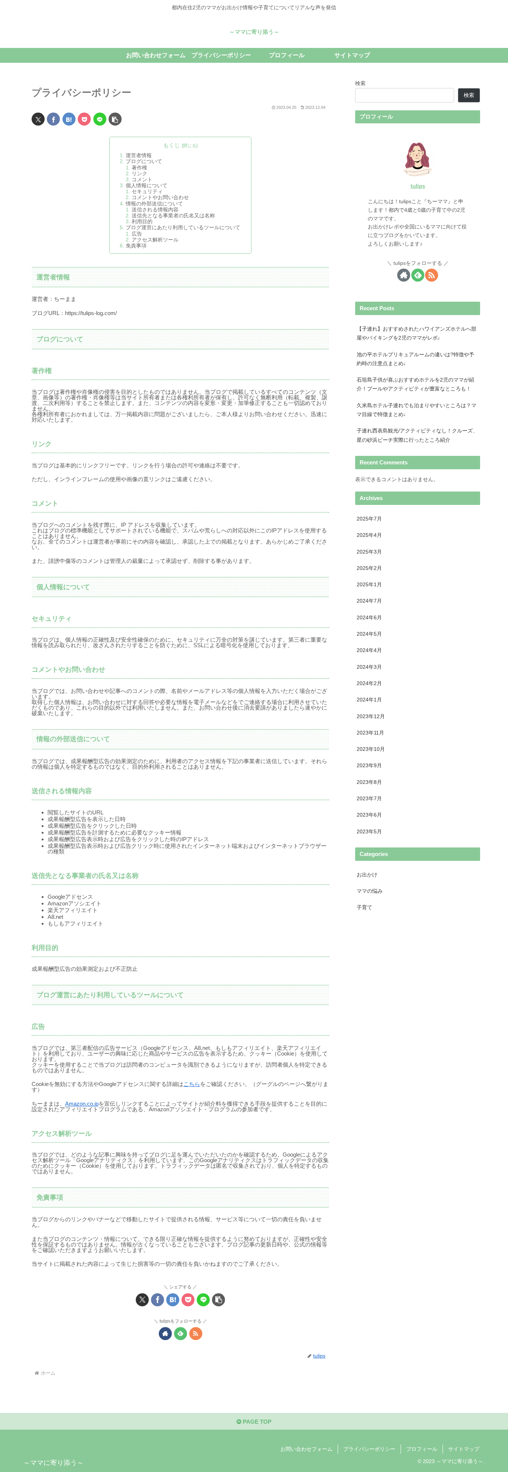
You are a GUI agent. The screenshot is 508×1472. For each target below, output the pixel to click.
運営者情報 (139, 155)
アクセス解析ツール (155, 240)
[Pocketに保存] (84, 119)
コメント (142, 179)
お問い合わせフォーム (306, 1449)
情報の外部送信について (154, 204)
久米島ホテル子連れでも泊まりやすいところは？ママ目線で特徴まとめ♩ (416, 410)
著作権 (139, 168)
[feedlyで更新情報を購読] (180, 1333)
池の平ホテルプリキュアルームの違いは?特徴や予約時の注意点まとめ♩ (415, 359)
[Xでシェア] (38, 119)
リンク (139, 173)
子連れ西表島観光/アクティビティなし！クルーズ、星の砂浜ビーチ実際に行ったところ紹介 (417, 435)
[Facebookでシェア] (53, 119)
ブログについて (144, 161)
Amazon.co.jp (82, 1103)
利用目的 (142, 221)
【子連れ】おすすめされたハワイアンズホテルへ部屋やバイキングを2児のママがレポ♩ (416, 333)
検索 (360, 83)
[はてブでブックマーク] (68, 119)
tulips (418, 186)
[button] (115, 119)
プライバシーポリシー (369, 1449)
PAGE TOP (256, 1421)
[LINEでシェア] (99, 119)
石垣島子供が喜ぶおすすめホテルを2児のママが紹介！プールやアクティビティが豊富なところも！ (415, 384)
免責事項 (136, 246)
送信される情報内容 (155, 210)
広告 (137, 234)
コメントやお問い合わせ (160, 197)
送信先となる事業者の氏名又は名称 (173, 215)
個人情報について (146, 185)
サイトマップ (463, 1449)
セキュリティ (147, 191)
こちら (191, 1084)
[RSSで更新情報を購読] (195, 1333)
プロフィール (421, 1449)
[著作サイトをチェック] (165, 1333)
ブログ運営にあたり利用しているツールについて (183, 227)
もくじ (171, 145)
